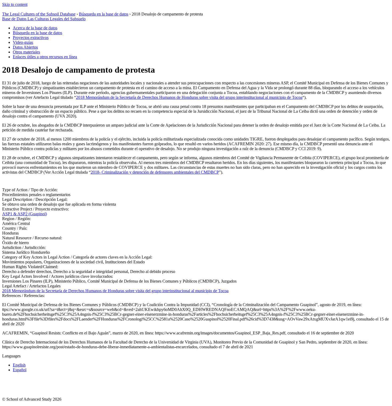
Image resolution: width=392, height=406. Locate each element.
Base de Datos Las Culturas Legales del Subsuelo (44, 19)
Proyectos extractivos (31, 37)
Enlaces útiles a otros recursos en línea (45, 56)
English (19, 365)
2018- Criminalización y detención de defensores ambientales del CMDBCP (155, 172)
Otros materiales (26, 52)
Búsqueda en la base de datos (103, 14)
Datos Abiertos (25, 47)
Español (19, 370)
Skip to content (14, 4)
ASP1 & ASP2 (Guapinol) (24, 214)
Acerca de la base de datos (35, 28)
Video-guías (23, 42)
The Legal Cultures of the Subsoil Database (38, 14)
